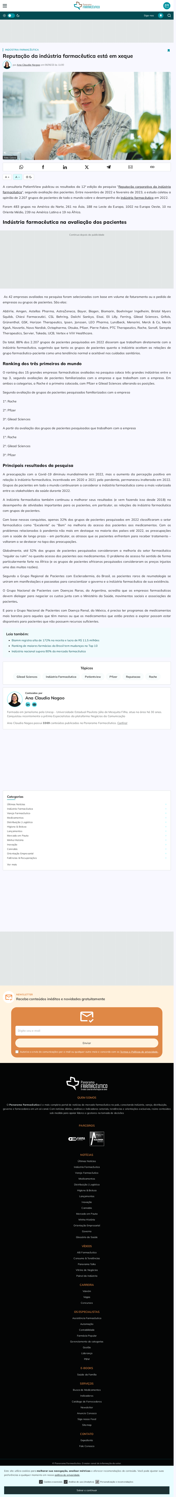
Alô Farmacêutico (87, 1252)
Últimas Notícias (16, 804)
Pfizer (113, 676)
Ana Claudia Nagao (28, 64)
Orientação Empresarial (20, 853)
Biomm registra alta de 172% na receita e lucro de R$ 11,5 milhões (55, 640)
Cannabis (12, 849)
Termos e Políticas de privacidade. (139, 1051)
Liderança (86, 1353)
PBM (86, 1359)
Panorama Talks (87, 1264)
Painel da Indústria (86, 1275)
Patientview (93, 676)
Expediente (87, 1440)
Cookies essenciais (53, 1481)
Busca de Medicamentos (87, 1389)
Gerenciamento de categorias (86, 1341)
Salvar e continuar (87, 1490)
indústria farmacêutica (137, 198)
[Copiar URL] (152, 167)
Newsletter (87, 1407)
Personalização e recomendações (116, 1481)
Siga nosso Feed (87, 1419)
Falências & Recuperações (22, 858)
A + (7, 177)
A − (17, 177)
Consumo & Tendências (87, 1258)
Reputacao (133, 676)
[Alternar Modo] (29, 177)
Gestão (87, 1347)
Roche (153, 676)
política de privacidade (67, 1475)
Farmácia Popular (87, 1335)
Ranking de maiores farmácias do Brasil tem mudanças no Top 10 (55, 645)
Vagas (86, 1297)
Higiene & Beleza (16, 826)
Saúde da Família (87, 1374)
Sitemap (86, 1424)
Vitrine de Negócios (87, 1270)
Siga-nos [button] (149, 15)
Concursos (87, 1302)
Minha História (15, 840)
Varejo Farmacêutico (18, 813)
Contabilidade (87, 1329)
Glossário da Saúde (87, 1237)
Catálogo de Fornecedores (87, 1401)
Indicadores (86, 1395)
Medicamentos (15, 817)
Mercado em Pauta (18, 835)
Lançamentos (14, 831)
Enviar (87, 1043)
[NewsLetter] (167, 6)
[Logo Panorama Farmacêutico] (87, 6)
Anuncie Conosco (87, 1413)
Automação (86, 1324)
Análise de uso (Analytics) (81, 1481)
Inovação (12, 844)
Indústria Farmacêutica (22, 49)
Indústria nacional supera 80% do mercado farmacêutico (49, 651)
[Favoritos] (160, 15)
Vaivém (87, 1291)
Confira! (122, 723)
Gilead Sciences (27, 676)
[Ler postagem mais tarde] (169, 50)
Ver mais (12, 864)
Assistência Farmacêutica (86, 1318)
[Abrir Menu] (19, 5)
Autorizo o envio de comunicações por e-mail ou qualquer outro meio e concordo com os (89, 1051)
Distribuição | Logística (19, 822)
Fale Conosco (87, 1446)
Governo (86, 1231)
